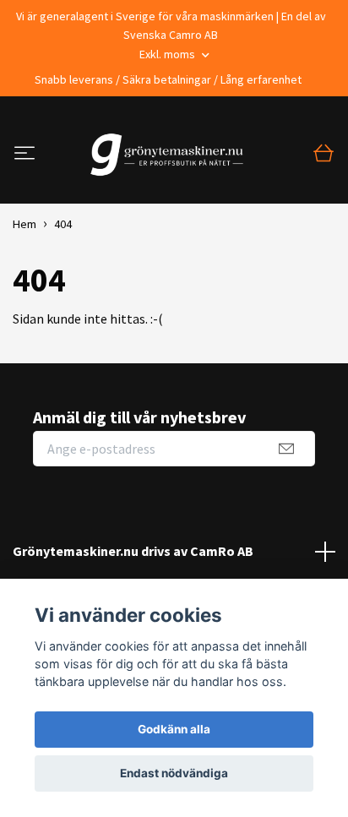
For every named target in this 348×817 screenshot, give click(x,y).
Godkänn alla (174, 729)
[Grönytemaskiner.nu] (170, 154)
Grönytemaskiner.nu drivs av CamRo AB (133, 550)
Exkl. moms (168, 54)
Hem (24, 223)
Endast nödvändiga (174, 773)
